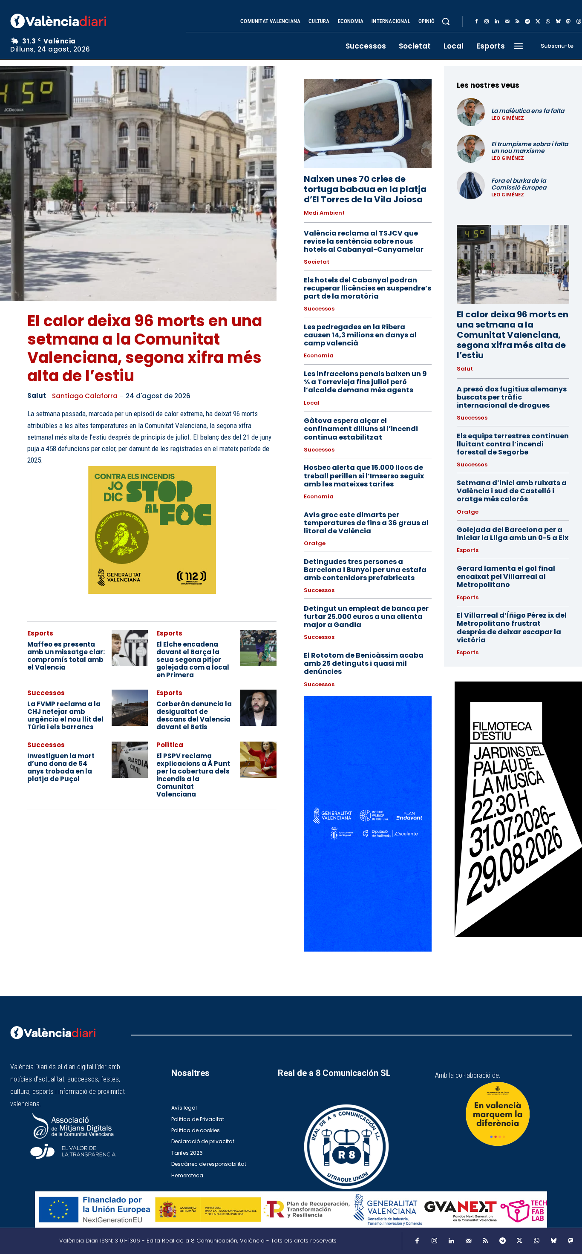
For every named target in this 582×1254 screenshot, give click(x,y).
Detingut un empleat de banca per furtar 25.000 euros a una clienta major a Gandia (366, 617)
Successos (46, 693)
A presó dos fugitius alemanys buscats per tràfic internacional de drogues (512, 397)
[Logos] (291, 1209)
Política (169, 745)
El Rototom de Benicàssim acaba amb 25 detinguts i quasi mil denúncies (364, 663)
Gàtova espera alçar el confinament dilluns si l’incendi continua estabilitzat (361, 429)
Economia (319, 355)
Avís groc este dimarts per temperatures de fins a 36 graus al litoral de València (366, 523)
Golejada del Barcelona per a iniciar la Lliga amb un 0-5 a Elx (512, 534)
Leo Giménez (507, 118)
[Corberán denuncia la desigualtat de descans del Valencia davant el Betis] (258, 708)
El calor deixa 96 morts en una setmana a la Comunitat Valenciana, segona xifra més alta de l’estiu (144, 348)
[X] (538, 22)
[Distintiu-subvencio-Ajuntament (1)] (497, 1114)
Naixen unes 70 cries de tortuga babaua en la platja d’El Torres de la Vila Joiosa (365, 189)
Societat (316, 262)
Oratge (315, 543)
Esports (40, 633)
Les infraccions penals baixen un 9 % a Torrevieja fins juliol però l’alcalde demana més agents (365, 382)
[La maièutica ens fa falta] (471, 112)
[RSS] (517, 22)
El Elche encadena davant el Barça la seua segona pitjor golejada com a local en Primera (192, 659)
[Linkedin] (497, 22)
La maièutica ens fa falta (527, 110)
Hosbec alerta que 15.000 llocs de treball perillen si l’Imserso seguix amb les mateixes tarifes (364, 476)
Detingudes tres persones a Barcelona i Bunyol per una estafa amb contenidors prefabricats (365, 570)
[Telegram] (527, 22)
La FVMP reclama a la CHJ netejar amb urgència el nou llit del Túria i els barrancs (65, 715)
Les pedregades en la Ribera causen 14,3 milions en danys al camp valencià (360, 335)
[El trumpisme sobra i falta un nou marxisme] (471, 149)
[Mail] (507, 22)
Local (312, 403)
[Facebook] (476, 22)
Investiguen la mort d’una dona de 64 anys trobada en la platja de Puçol (61, 767)
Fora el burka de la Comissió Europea (518, 184)
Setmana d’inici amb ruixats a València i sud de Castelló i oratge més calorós (512, 491)
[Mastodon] (568, 22)
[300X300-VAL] (152, 530)
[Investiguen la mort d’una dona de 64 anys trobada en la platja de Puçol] (130, 760)
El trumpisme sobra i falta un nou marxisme (529, 147)
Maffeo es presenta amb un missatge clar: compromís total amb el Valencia (66, 656)
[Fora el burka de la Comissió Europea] (471, 185)
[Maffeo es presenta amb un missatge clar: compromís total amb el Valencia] (130, 648)
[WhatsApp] (548, 22)
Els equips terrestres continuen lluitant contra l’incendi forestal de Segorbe (513, 444)
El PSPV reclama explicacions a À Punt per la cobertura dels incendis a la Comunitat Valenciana (193, 775)
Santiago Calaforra (85, 395)
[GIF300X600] (368, 949)
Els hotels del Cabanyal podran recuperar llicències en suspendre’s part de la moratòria (367, 288)
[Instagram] (486, 22)
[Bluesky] (558, 22)
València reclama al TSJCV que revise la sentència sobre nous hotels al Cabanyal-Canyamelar (364, 241)
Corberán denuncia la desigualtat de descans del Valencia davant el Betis (194, 715)
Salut (36, 396)
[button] (445, 21)
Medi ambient (324, 213)
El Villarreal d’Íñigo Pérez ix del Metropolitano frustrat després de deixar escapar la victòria (512, 627)
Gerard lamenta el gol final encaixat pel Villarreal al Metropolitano (506, 577)
